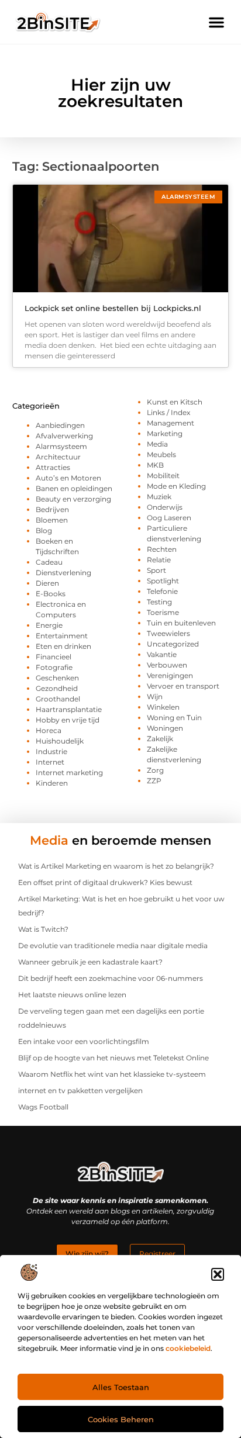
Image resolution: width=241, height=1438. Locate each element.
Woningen (165, 728)
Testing (159, 601)
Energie (49, 625)
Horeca (48, 730)
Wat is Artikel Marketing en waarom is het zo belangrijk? (116, 866)
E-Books (51, 593)
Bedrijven (52, 509)
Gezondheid (57, 688)
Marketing (165, 433)
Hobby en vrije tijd (67, 719)
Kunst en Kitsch (174, 401)
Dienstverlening (63, 572)
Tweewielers (168, 633)
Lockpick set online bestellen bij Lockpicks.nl (113, 308)
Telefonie (162, 591)
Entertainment (62, 635)
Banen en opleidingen (74, 488)
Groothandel (58, 698)
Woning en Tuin (174, 717)
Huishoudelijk (60, 741)
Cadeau (49, 562)
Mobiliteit (163, 475)
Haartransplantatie (69, 709)
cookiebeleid (188, 1348)
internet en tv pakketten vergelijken (80, 1090)
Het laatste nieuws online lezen (72, 994)
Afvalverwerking (64, 435)
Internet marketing (69, 772)
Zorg (155, 770)
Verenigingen (170, 675)
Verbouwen (167, 665)
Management (170, 423)
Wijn (155, 696)
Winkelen (163, 707)
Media (157, 444)
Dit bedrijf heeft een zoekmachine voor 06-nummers (110, 978)
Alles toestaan (120, 1387)
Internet (50, 762)
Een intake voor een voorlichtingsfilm (83, 1041)
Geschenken (57, 677)
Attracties (53, 467)
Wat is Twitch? (43, 929)
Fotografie (54, 667)
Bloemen (52, 520)
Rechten (162, 549)
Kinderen (52, 783)
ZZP (154, 780)
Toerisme (163, 612)
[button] (217, 1274)
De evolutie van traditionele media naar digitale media (113, 945)
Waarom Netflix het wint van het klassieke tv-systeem (112, 1074)
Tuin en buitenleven (181, 622)
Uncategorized (173, 644)
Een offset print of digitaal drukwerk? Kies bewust (105, 882)
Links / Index (168, 412)
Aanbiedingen (60, 425)
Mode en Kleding (176, 486)
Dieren (47, 583)
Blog (44, 530)
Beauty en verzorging (73, 499)
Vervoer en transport (183, 686)
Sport (156, 570)
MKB (155, 465)
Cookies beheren (121, 1419)
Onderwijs (165, 507)
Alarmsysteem (61, 446)
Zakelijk (160, 738)
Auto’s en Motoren (68, 477)
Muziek (159, 496)
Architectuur (58, 456)
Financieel (53, 656)
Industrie (51, 751)
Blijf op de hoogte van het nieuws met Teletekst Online (113, 1057)
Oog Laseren (169, 517)
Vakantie (162, 654)
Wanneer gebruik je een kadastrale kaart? (90, 961)
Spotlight (163, 580)
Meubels (161, 454)
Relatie (159, 559)
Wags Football (43, 1106)
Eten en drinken (63, 646)
